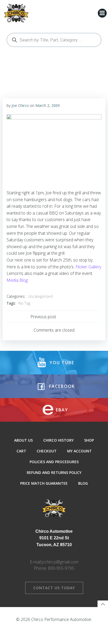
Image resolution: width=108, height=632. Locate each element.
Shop (89, 440)
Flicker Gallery (88, 267)
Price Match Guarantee (44, 483)
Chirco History (58, 440)
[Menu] (102, 13)
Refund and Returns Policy (54, 472)
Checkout (47, 450)
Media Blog (17, 280)
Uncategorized (40, 296)
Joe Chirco (20, 105)
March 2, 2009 (47, 105)
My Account (79, 450)
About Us (23, 440)
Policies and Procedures (54, 461)
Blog (83, 483)
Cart (21, 450)
